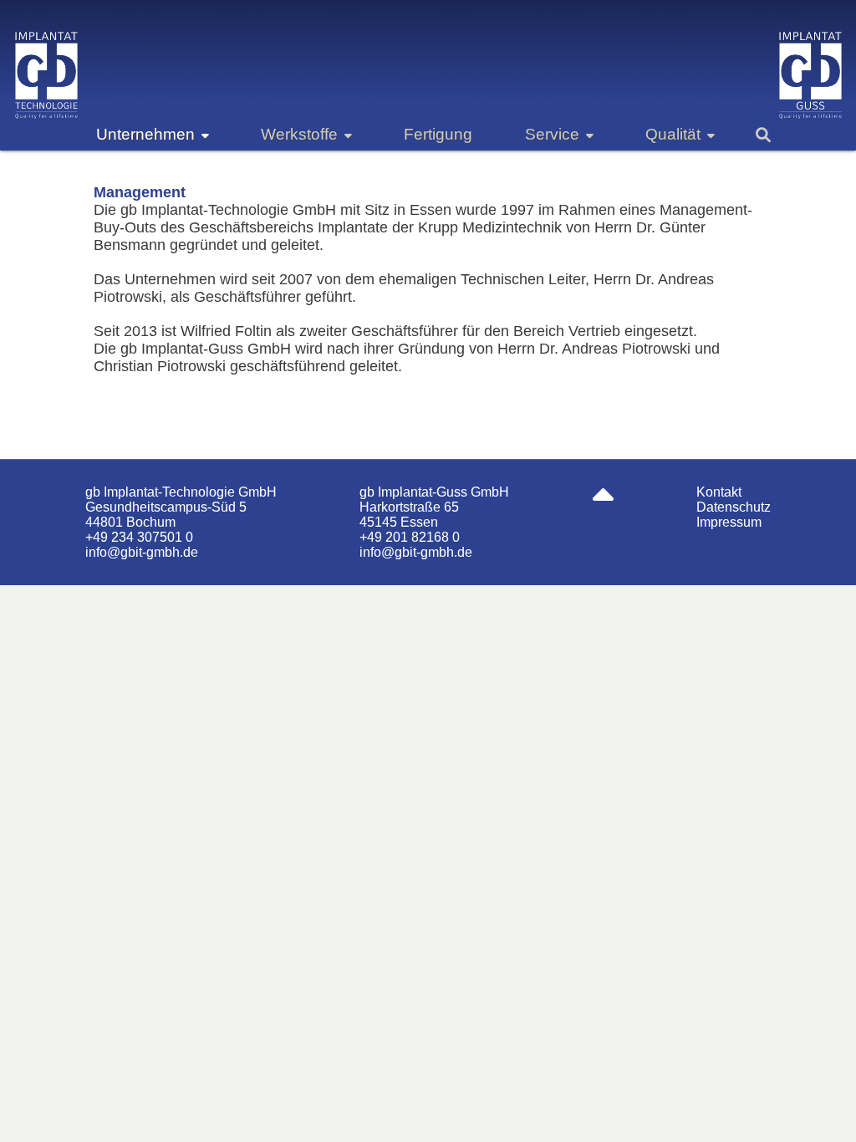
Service (552, 134)
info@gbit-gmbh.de (141, 552)
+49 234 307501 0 (139, 537)
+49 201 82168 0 (409, 537)
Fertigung (438, 134)
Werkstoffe (299, 134)
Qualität (673, 134)
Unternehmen (145, 134)
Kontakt (718, 492)
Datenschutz (733, 507)
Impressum (729, 522)
